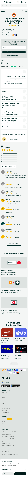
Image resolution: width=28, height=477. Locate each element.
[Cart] (25, 2)
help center (10, 134)
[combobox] (12, 5)
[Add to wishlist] (22, 10)
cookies (8, 464)
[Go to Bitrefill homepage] (8, 2)
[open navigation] (2, 2)
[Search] (25, 5)
